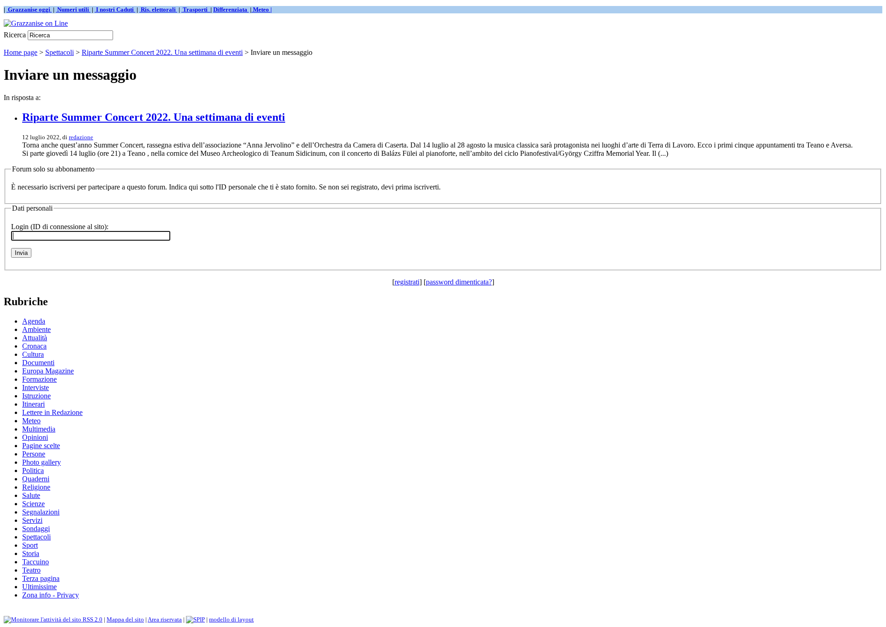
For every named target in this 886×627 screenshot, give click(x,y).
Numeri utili (73, 9)
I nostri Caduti (115, 9)
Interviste (35, 387)
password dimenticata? (459, 282)
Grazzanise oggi (29, 9)
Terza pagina (41, 578)
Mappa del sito (125, 619)
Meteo (31, 421)
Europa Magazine (48, 371)
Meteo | (261, 9)
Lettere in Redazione (52, 412)
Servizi (32, 520)
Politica (33, 470)
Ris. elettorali (158, 9)
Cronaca (34, 346)
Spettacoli (59, 52)
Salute (31, 495)
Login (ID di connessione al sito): (59, 227)
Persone (33, 454)
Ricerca (15, 35)
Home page (20, 52)
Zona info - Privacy (50, 595)
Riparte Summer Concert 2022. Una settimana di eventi (162, 52)
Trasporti (195, 9)
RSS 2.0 (91, 619)
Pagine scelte (41, 446)
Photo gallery (41, 462)
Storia (30, 553)
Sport (30, 545)
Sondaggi (36, 528)
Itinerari (33, 404)
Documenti (38, 363)
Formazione (39, 379)
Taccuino (35, 562)
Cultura (33, 354)
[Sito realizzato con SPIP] (195, 619)
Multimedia (38, 429)
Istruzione (36, 396)
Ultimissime (39, 587)
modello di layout (231, 619)
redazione (81, 137)
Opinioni (35, 437)
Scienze (33, 504)
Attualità (34, 338)
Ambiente (36, 329)
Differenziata (231, 9)
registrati (407, 282)
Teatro (31, 570)
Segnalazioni (41, 512)
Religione (36, 487)
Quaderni (35, 479)
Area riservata (165, 619)
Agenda (33, 321)
